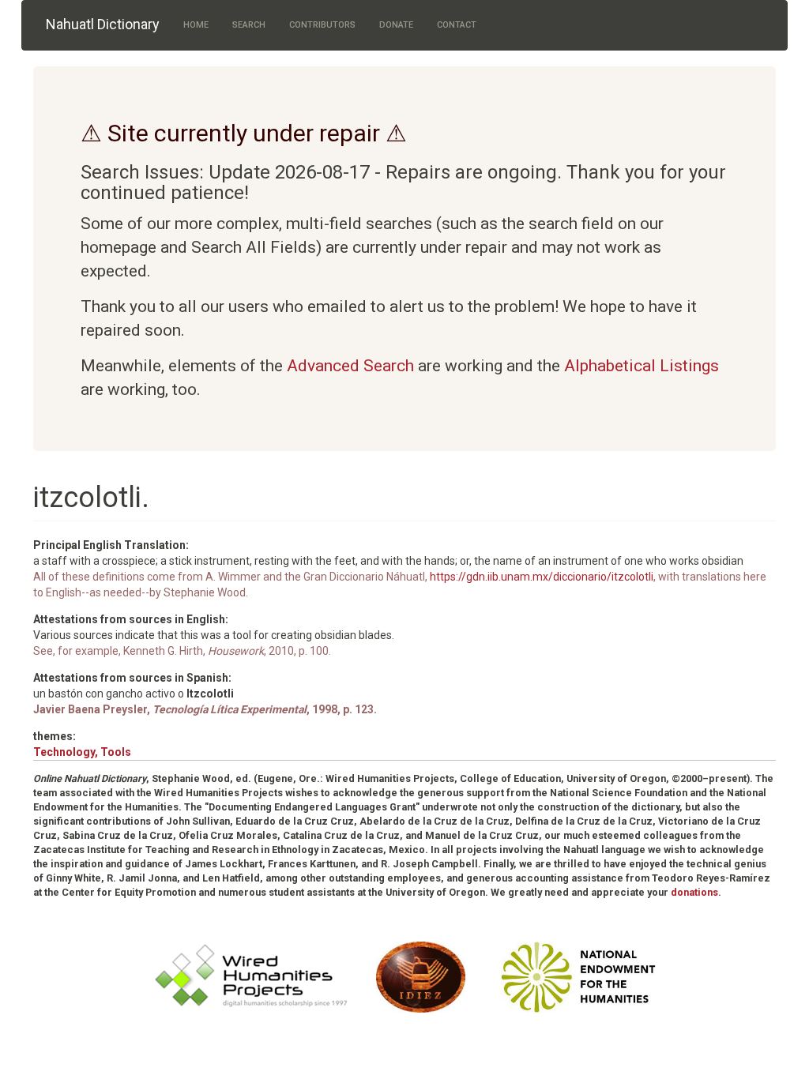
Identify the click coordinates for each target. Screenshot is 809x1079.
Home (196, 25)
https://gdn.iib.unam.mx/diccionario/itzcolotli (541, 576)
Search (248, 25)
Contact (456, 25)
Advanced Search (350, 365)
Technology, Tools (82, 752)
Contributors (322, 25)
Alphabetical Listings (641, 365)
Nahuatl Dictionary (103, 24)
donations (694, 892)
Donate (396, 25)
